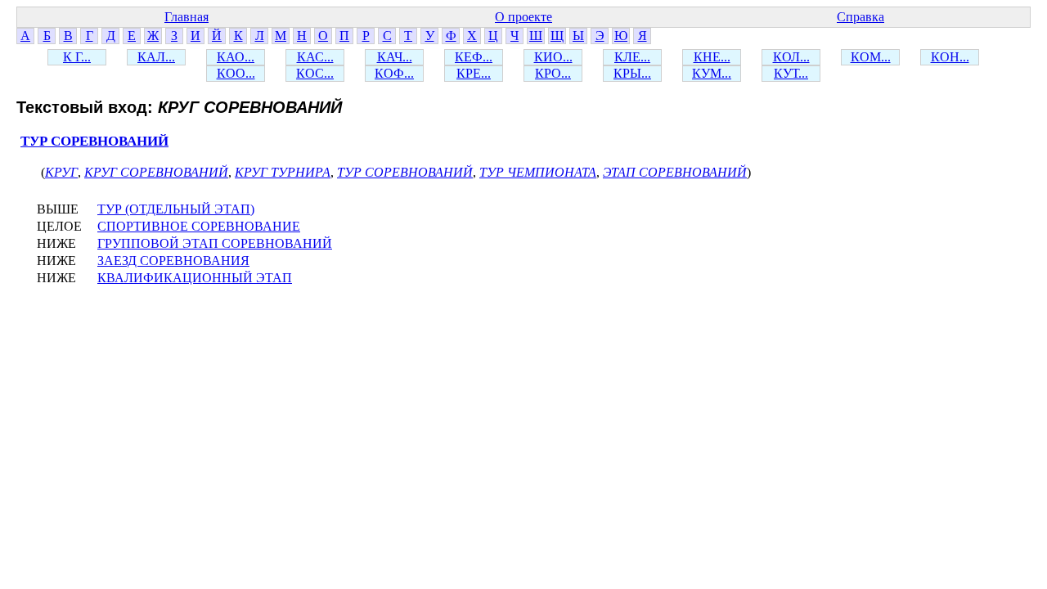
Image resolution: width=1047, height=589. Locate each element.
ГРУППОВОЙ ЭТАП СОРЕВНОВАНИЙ (214, 243)
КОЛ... (791, 57)
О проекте (523, 17)
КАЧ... (394, 57)
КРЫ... (632, 73)
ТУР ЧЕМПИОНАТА (537, 172)
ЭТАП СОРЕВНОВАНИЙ (675, 172)
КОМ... (871, 57)
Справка (860, 17)
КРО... (553, 73)
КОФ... (394, 73)
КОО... (236, 73)
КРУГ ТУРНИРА (282, 172)
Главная (186, 17)
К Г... (77, 57)
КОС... (315, 73)
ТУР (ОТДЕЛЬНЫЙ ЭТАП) (175, 209)
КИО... (553, 57)
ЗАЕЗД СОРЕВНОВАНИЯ (173, 261)
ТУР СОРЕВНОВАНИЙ (94, 141)
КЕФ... (473, 57)
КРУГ (61, 172)
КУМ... (711, 73)
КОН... (950, 57)
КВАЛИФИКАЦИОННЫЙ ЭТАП (194, 278)
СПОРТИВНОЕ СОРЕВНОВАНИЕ (198, 226)
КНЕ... (712, 57)
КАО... (235, 57)
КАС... (315, 57)
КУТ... (791, 73)
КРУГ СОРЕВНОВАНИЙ (156, 172)
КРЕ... (473, 73)
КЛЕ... (632, 57)
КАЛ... (156, 57)
